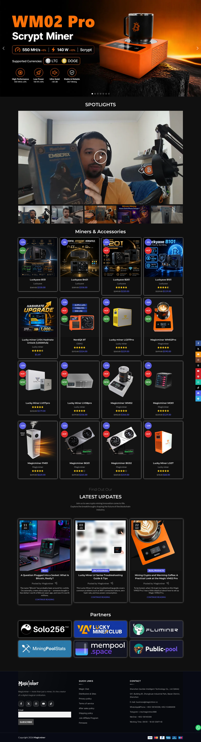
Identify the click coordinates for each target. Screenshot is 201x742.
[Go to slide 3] (97, 93)
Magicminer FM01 (38, 463)
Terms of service (86, 703)
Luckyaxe (37, 283)
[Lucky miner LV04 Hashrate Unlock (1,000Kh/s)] (37, 317)
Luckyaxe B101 (163, 279)
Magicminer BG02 (121, 463)
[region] (36, 721)
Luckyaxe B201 (121, 279)
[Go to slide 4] (100, 93)
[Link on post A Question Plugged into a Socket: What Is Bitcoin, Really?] (45, 545)
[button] (3, 48)
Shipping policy (86, 713)
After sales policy (86, 708)
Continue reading (44, 599)
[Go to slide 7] (109, 93)
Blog (44, 570)
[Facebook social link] (21, 704)
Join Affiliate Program (88, 718)
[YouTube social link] (43, 704)
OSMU (80, 343)
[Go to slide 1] (92, 93)
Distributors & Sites (87, 694)
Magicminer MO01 (163, 403)
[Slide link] (100, 48)
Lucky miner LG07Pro (121, 339)
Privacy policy (85, 698)
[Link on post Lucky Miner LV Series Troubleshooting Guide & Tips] (100, 545)
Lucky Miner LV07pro (38, 403)
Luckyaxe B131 (38, 279)
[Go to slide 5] (103, 93)
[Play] (100, 157)
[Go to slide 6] (106, 93)
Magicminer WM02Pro (163, 339)
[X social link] (28, 704)
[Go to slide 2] (95, 93)
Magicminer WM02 (121, 403)
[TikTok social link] (51, 704)
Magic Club (84, 689)
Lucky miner (37, 347)
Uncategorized (100, 570)
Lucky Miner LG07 (163, 463)
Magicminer (163, 343)
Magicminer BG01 (80, 463)
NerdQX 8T (79, 339)
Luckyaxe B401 (79, 279)
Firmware (83, 723)
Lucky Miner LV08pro (80, 403)
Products (159, 570)
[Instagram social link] (36, 704)
